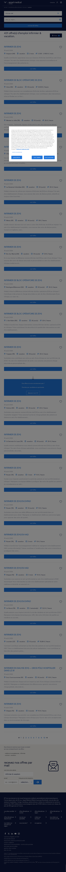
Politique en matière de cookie (22, 149)
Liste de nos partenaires (17, 152)
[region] (33, 144)
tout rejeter (37, 157)
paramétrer (16, 157)
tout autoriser (49, 157)
